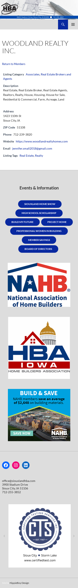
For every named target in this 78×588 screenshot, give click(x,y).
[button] (4, 536)
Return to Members (13, 64)
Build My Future (22, 222)
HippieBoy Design (19, 582)
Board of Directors (38, 248)
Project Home (57, 222)
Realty (39, 155)
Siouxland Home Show (39, 204)
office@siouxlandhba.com (18, 481)
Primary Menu (73, 24)
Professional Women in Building (39, 230)
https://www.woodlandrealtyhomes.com (42, 141)
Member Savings (39, 239)
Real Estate (27, 155)
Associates (33, 74)
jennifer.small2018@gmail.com (32, 148)
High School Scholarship (39, 213)
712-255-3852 (11, 492)
